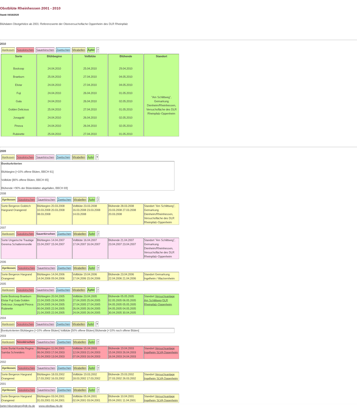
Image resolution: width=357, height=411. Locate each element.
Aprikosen (8, 50)
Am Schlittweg (153, 300)
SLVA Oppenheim (167, 352)
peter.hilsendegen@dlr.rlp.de (18, 405)
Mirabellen (79, 50)
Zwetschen (63, 50)
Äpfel (91, 157)
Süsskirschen (25, 50)
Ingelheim (150, 352)
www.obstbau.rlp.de (50, 405)
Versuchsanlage (165, 296)
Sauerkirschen (45, 50)
